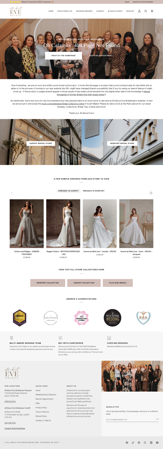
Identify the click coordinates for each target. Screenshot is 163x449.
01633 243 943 (10, 401)
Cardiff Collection (84, 283)
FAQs (38, 403)
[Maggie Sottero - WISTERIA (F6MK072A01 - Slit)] (63, 223)
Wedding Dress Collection (46, 394)
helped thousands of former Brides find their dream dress (103, 93)
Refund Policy (41, 416)
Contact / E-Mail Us (43, 420)
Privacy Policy (41, 407)
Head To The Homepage (63, 56)
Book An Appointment (101, 56)
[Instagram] (145, 442)
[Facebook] (127, 442)
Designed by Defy (49, 442)
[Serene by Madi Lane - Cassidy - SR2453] (100, 223)
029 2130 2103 (10, 423)
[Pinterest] (139, 442)
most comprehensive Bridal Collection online (63, 103)
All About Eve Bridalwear (20, 442)
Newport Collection (48, 283)
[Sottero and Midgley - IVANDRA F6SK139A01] (27, 223)
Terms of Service (42, 412)
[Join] (156, 419)
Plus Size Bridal (117, 283)
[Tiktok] (133, 442)
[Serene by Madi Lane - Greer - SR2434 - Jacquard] (136, 223)
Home (38, 390)
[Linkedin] (151, 442)
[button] (64, 11)
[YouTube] (157, 442)
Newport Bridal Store (122, 143)
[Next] (151, 193)
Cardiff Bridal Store (40, 143)
